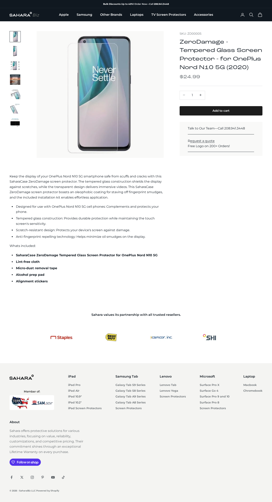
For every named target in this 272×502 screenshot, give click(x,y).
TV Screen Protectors (168, 15)
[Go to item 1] (15, 36)
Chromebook (252, 390)
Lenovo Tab (168, 385)
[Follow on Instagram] (32, 477)
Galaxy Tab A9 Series (130, 396)
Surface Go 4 (209, 390)
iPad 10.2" (75, 402)
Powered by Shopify (47, 490)
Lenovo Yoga (169, 390)
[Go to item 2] (15, 51)
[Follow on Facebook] (12, 477)
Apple (64, 15)
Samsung (84, 15)
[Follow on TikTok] (63, 477)
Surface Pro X (209, 385)
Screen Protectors (128, 408)
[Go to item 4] (15, 79)
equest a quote (202, 141)
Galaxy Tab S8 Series (130, 390)
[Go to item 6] (15, 108)
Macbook (250, 385)
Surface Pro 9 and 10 (214, 396)
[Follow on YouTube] (53, 477)
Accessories (203, 15)
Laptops (136, 15)
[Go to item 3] (15, 65)
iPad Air (73, 390)
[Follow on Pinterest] (43, 477)
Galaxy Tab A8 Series (130, 402)
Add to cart (220, 110)
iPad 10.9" (75, 396)
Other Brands (111, 15)
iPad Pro (74, 385)
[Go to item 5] (15, 94)
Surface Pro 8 (209, 402)
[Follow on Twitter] (22, 477)
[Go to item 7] (15, 122)
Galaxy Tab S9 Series (130, 385)
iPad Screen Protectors (85, 408)
